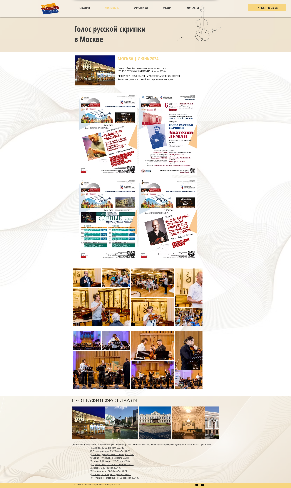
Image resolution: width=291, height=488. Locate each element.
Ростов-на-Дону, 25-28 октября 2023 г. (112, 451)
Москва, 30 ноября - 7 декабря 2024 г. (111, 474)
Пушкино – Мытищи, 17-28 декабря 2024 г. (116, 477)
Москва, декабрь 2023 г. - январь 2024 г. (113, 454)
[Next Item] (197, 297)
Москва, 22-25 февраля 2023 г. (108, 447)
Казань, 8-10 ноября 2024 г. (106, 467)
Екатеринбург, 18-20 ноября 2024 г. (110, 471)
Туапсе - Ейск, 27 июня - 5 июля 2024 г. (113, 464)
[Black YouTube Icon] (202, 485)
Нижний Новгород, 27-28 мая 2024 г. (111, 461)
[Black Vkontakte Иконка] (196, 485)
